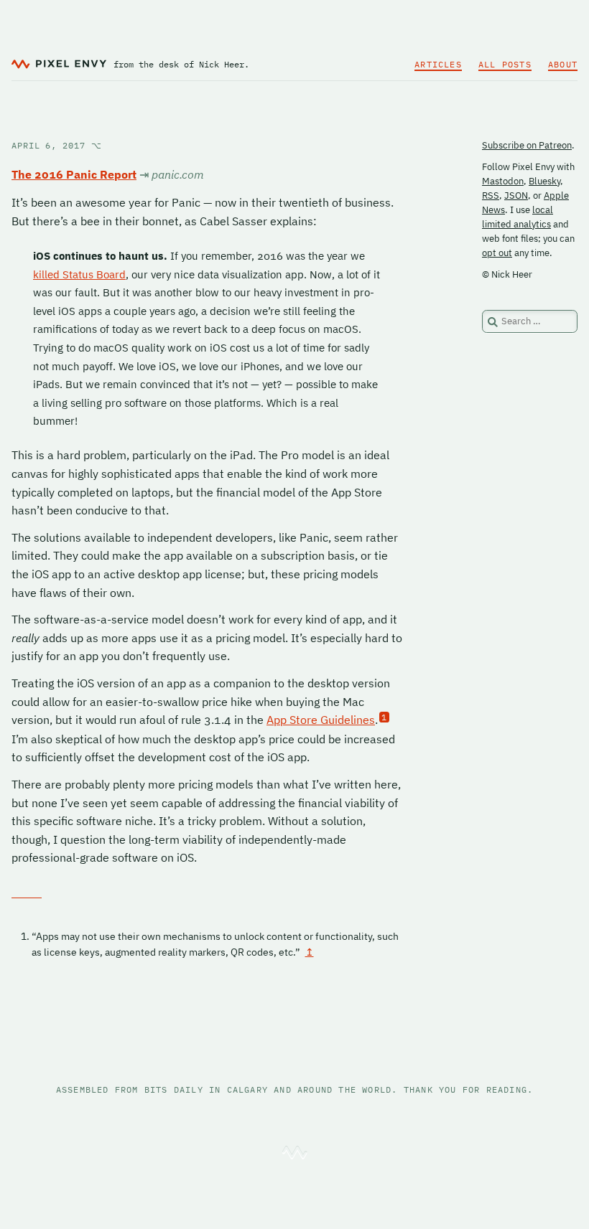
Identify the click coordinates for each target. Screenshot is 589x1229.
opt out (497, 253)
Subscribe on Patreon (527, 145)
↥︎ (309, 952)
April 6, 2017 (56, 145)
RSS (490, 195)
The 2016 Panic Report (73, 174)
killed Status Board (79, 274)
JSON (516, 195)
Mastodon (503, 181)
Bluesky (544, 181)
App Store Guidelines (320, 719)
